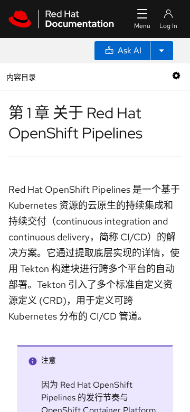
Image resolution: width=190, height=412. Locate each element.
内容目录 (21, 76)
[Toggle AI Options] (161, 50)
